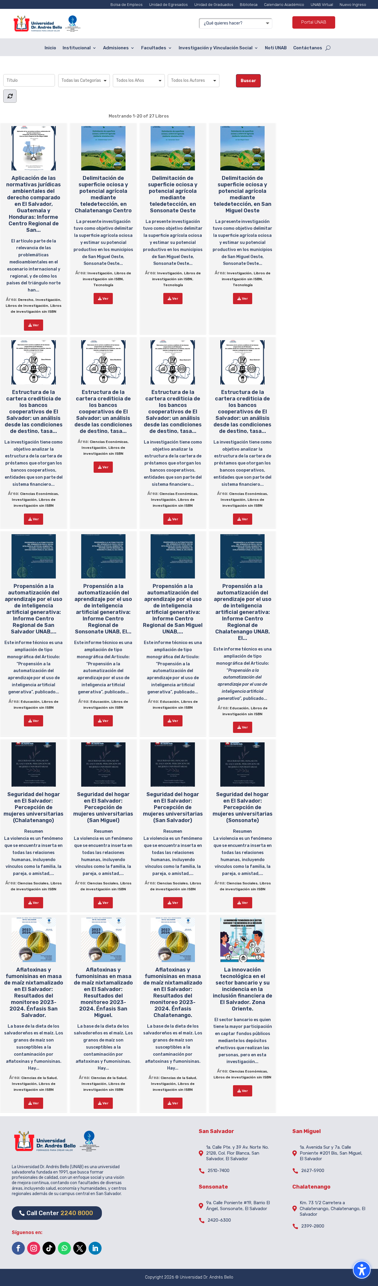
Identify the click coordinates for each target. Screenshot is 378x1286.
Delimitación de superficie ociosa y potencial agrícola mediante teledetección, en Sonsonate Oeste (173, 194)
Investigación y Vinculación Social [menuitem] (215, 47)
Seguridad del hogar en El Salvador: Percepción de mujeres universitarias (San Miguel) (103, 807)
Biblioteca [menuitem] (249, 4)
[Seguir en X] (79, 1248)
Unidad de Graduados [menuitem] (213, 4)
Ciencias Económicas (39, 494)
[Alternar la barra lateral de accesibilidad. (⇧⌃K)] (362, 1270)
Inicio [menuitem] (50, 47)
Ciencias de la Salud (39, 1078)
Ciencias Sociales (32, 883)
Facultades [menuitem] (153, 47)
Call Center (60, 1213)
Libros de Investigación (27, 306)
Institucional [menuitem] (77, 47)
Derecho (25, 300)
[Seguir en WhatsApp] (64, 1248)
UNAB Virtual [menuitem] (322, 4)
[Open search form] (327, 48)
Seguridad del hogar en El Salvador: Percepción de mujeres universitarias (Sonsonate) (243, 807)
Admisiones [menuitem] (116, 47)
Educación (30, 702)
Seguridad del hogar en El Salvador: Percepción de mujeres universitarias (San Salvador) (173, 807)
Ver (35, 325)
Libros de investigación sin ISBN (242, 1077)
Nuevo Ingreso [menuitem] (353, 4)
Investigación (47, 300)
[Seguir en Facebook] (18, 1248)
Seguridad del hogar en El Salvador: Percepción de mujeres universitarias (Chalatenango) (33, 807)
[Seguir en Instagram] (33, 1248)
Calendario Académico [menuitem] (284, 4)
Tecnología (103, 285)
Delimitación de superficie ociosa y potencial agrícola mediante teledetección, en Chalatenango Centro (103, 194)
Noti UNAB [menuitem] (276, 47)
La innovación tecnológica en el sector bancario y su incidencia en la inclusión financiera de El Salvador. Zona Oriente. (242, 989)
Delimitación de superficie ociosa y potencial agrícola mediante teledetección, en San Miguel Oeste (242, 194)
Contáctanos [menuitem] (307, 47)
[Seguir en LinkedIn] (95, 1248)
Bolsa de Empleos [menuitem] (126, 4)
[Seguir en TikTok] (49, 1248)
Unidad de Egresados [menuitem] (168, 4)
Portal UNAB (313, 22)
